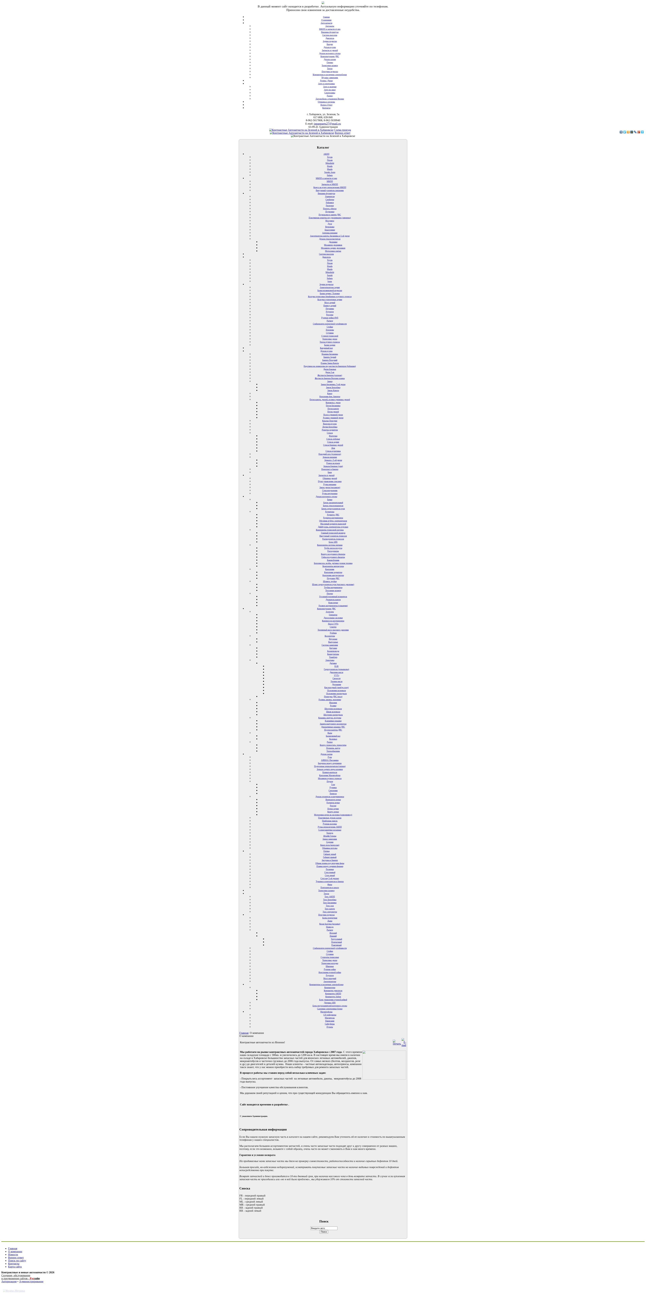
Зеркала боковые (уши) (333, 466)
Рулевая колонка (330, 824)
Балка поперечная (329, 918)
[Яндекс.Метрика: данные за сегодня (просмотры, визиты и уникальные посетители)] (14, 1290)
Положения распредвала (336, 693)
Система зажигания (330, 645)
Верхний (333, 933)
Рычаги (330, 321)
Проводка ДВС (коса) (333, 696)
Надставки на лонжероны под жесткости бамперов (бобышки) (330, 366)
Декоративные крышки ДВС (333, 727)
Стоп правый (329, 872)
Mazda (329, 169)
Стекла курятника (333, 451)
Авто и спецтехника (326, 84)
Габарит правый (329, 857)
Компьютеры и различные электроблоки (330, 74)
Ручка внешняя (329, 484)
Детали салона (330, 59)
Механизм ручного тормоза (330, 778)
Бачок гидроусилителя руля (333, 508)
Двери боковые (329, 369)
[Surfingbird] (642, 132)
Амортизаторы (330, 981)
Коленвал (333, 739)
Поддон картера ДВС (333, 730)
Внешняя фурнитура (329, 32)
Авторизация (8, 1281)
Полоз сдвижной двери (333, 415)
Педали (330, 781)
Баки (330, 472)
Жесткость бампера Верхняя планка (330, 378)
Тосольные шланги (333, 590)
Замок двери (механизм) (329, 487)
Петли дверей (333, 412)
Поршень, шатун (333, 748)
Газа (333, 784)
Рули (330, 757)
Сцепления (333, 790)
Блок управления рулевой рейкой (333, 999)
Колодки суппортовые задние (329, 299)
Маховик (333, 702)
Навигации (329, 1021)
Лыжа (329, 921)
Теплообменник (333, 751)
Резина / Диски (326, 80)
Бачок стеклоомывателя (333, 505)
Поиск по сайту (17, 1260)
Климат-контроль (329, 772)
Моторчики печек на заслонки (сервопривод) (333, 815)
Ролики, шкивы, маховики (330, 699)
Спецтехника (329, 93)
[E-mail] (404, 1045)
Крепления (329, 569)
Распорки (330, 205)
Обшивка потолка (329, 848)
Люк (333, 448)
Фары (329, 884)
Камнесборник (333, 560)
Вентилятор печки (333, 799)
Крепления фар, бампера (329, 396)
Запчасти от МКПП (329, 184)
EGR (336, 666)
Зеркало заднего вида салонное (330, 769)
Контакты (326, 108)
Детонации (336, 684)
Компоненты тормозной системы (330, 530)
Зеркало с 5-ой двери (333, 460)
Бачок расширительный (333, 502)
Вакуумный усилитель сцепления (330, 190)
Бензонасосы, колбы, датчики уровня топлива (333, 563)
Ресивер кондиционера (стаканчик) (333, 605)
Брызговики (330, 230)
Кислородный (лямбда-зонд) (336, 687)
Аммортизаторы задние (330, 287)
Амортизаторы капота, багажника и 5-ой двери (330, 236)
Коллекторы (330, 636)
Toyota (329, 157)
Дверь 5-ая (329, 372)
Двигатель (330, 38)
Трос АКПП (330, 896)
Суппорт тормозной (329, 336)
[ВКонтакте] (621, 132)
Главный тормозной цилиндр (333, 533)
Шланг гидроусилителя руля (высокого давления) (333, 584)
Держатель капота (333, 599)
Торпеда (329, 833)
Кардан (330, 44)
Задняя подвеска (330, 41)
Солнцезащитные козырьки (329, 830)
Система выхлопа (329, 35)
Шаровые (330, 966)
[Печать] (397, 1043)
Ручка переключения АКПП (330, 827)
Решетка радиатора (330, 430)
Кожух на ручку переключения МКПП (329, 187)
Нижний (333, 936)
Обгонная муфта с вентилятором (333, 521)
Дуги (330, 224)
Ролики (333, 706)
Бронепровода (333, 651)
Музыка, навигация (329, 77)
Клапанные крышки (333, 721)
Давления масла (336, 672)
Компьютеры (329, 987)
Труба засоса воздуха (333, 548)
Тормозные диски (329, 339)
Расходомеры (333, 551)
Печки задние (333, 809)
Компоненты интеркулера (333, 566)
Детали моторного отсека (329, 53)
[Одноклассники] (628, 132)
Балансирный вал (333, 736)
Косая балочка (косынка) (329, 924)
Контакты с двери (333, 402)
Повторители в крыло (329, 887)
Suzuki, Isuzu (329, 172)
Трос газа (330, 906)
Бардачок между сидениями (330, 763)
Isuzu (330, 281)
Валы (330, 733)
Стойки (330, 327)
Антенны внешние (329, 233)
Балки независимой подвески (329, 290)
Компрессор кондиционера (333, 621)
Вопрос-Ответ (326, 105)
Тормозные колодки (329, 963)
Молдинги (329, 221)
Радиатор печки (333, 802)
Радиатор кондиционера (333, 518)
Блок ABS (333, 542)
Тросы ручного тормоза (330, 342)
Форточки (333, 436)
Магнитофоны (326, 1012)
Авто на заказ (330, 90)
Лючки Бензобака (329, 427)
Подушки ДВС (333, 578)
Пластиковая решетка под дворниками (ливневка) (330, 218)
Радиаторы (329, 512)
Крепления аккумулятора (333, 575)
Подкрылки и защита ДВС (330, 215)
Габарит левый (330, 854)
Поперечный (336, 942)
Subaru (330, 175)
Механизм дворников (333, 245)
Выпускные (333, 642)
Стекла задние (333, 442)
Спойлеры (330, 199)
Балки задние (329, 345)
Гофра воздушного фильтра (333, 557)
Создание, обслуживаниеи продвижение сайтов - (20, 1277)
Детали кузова (330, 47)
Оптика (330, 62)
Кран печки (333, 602)
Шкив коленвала (333, 712)
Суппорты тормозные (330, 957)
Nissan (330, 160)
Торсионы (330, 330)
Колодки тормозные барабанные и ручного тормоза (330, 296)
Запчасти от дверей (330, 50)
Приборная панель (329, 821)
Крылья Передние (329, 421)
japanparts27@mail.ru (327, 123)
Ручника (333, 787)
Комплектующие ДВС (329, 56)
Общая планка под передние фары (329, 863)
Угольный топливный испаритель (333, 596)
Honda (329, 166)
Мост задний (329, 302)
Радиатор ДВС (333, 515)
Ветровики (329, 227)
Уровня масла (336, 681)
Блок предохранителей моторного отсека (330, 1006)
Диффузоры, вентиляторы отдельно (333, 527)
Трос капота (330, 909)
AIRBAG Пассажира (329, 760)
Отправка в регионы (326, 102)
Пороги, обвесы (329, 208)
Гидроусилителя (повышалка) (336, 669)
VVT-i (336, 675)
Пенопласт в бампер (329, 469)
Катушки (333, 648)
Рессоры (329, 315)
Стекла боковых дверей (333, 445)
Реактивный (336, 945)
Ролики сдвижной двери (333, 418)
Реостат (333, 806)
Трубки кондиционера (333, 587)
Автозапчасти (326, 23)
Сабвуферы (330, 1024)
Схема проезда (342, 129)
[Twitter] (624, 132)
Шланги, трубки (330, 581)
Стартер (333, 627)
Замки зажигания (329, 839)
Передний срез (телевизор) (329, 454)
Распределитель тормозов (333, 539)
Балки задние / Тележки (330, 293)
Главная (326, 17)
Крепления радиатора (333, 572)
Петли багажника (333, 405)
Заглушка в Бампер (330, 860)
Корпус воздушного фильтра (333, 554)
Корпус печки (333, 812)
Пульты (330, 1027)
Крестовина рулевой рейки (330, 972)
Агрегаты (330, 612)
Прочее (330, 593)
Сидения (329, 842)
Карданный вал (326, 348)
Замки (329, 381)
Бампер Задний (330, 357)
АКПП (326, 154)
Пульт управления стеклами (330, 481)
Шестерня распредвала (333, 715)
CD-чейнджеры (329, 1015)
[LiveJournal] (635, 132)
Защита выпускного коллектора (333, 724)
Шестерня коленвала (333, 709)
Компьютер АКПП (333, 993)
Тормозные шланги (330, 65)
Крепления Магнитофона (329, 775)
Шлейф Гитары (329, 836)
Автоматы (329, 26)
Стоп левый (330, 875)
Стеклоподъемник (329, 490)
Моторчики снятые (333, 251)
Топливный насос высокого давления (333, 630)
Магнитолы (330, 1018)
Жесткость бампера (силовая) (329, 375)
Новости (13, 1254)
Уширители (330, 196)
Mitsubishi (330, 163)
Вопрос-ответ (342, 133)
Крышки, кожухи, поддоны (329, 718)
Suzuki (330, 275)
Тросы (329, 68)
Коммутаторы (333, 654)
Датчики (333, 663)
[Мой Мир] (632, 132)
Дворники (333, 242)
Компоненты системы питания (330, 545)
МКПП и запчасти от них (329, 29)
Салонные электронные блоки (329, 1009)
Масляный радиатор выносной (333, 524)
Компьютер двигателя (333, 990)
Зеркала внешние (330, 457)
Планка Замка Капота (330, 363)
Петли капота (333, 408)
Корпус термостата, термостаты (333, 745)
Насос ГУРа (333, 624)
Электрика (329, 660)
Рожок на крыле (333, 463)
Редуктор (330, 311)
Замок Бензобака (333, 387)
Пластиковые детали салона (329, 818)
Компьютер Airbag (333, 996)
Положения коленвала (336, 690)
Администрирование (31, 1281)
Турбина (333, 633)
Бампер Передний (329, 360)
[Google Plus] (639, 132)
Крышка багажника (330, 354)
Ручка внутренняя (329, 493)
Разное (330, 96)
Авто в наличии (329, 87)
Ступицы (330, 333)
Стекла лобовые (333, 439)
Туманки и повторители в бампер (330, 881)
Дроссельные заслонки (333, 618)
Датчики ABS (330, 1003)
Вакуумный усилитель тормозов (333, 536)
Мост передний (329, 978)
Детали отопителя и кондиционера (329, 796)
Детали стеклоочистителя (329, 239)
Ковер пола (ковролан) (329, 845)
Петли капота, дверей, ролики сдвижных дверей (330, 399)
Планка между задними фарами (329, 866)
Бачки (329, 499)
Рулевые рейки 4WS (329, 318)
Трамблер (333, 657)
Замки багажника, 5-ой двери (333, 384)
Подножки (329, 211)
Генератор (333, 615)
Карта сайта (15, 1266)
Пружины (330, 308)
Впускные (333, 639)
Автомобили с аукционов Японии (330, 99)
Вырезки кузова (330, 424)
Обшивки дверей (330, 478)
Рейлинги (330, 202)
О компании (326, 20)
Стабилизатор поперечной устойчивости (330, 324)
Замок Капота (333, 390)
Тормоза (333, 793)
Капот (329, 393)
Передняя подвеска (330, 71)
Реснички (330, 869)
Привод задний (329, 305)
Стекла (330, 433)
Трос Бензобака (329, 899)
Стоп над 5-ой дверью (329, 878)
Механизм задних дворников (333, 248)
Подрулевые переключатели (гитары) (330, 766)
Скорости (336, 678)
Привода (329, 927)
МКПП (330, 181)
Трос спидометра (330, 912)
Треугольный (336, 939)
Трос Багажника (329, 903)
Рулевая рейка (330, 969)
